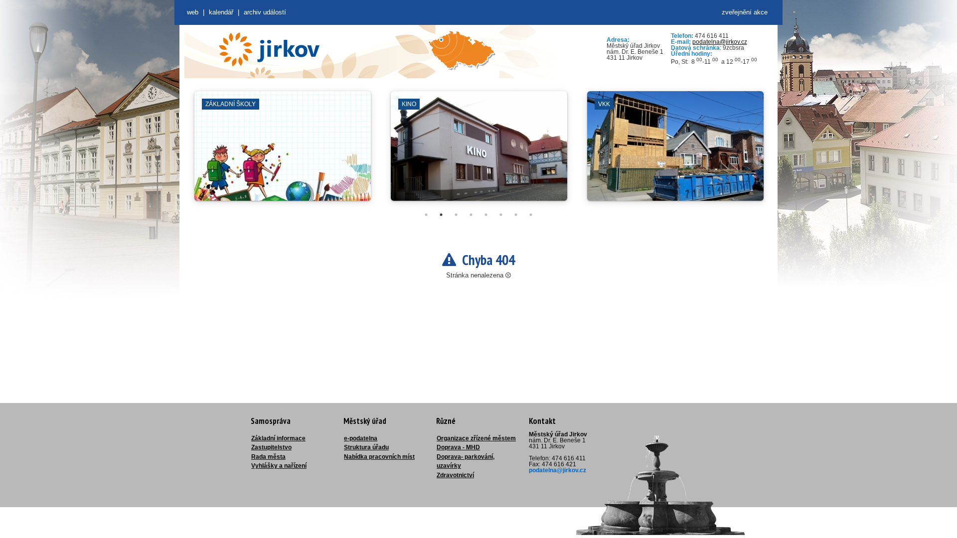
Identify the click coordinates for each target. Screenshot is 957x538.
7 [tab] (516, 215)
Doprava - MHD (458, 447)
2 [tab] (441, 215)
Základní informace (278, 438)
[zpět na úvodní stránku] (269, 49)
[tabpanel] (282, 151)
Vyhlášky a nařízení (279, 466)
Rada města (268, 457)
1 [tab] (426, 215)
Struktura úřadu (366, 447)
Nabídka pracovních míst (379, 457)
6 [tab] (501, 215)
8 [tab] (531, 215)
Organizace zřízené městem (476, 438)
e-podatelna (360, 438)
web (192, 12)
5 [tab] (486, 215)
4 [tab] (471, 215)
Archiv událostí (265, 12)
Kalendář (221, 12)
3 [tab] (456, 215)
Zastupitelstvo (271, 447)
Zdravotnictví (455, 475)
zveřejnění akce (745, 12)
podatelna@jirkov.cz (719, 42)
